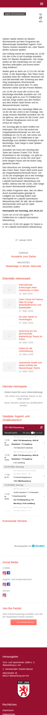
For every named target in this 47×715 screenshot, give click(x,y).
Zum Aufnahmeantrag (25, 622)
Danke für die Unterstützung (26, 349)
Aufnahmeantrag (16, 614)
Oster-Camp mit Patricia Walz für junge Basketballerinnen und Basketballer (31, 303)
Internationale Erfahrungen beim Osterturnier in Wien (29, 287)
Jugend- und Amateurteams (15, 14)
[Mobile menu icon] (41, 3)
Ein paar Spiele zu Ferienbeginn (28, 318)
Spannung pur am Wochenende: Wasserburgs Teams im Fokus (30, 335)
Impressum (8, 710)
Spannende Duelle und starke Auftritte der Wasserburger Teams (30, 365)
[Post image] (9, 289)
